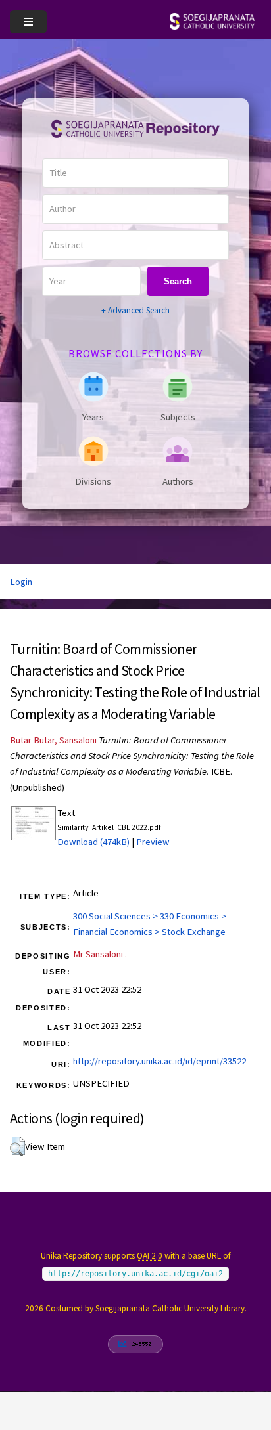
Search (178, 281)
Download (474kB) (93, 842)
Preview (153, 842)
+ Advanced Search (135, 310)
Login (21, 582)
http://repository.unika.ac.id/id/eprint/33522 (159, 1061)
